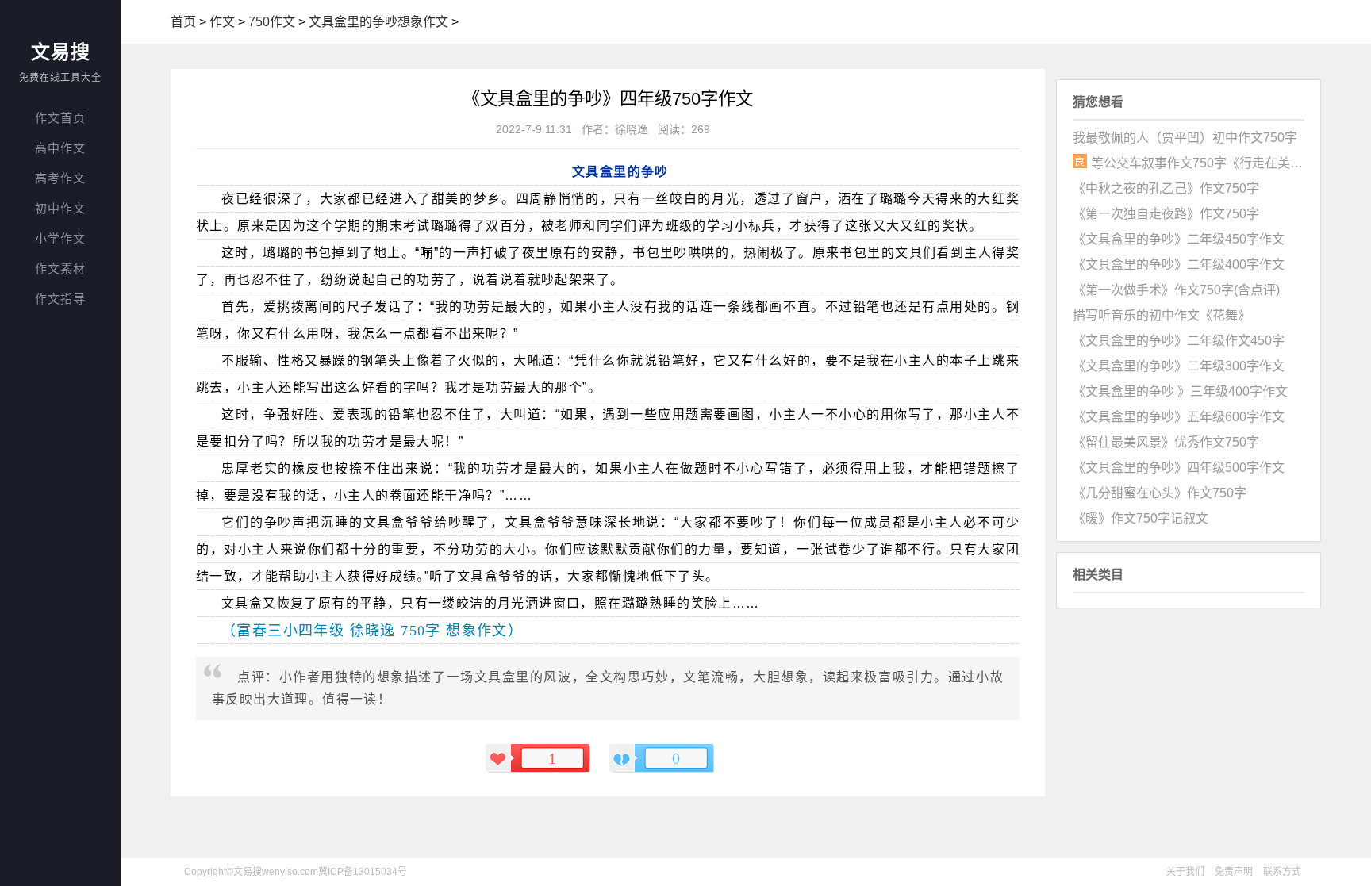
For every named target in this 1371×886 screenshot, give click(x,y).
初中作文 (60, 208)
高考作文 (60, 178)
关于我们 (1185, 871)
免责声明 (1234, 871)
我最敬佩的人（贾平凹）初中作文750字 (1185, 137)
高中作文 (60, 148)
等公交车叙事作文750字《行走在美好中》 (1197, 163)
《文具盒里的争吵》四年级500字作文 (1179, 467)
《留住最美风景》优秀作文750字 (1166, 442)
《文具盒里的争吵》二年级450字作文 (1179, 239)
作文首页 (60, 118)
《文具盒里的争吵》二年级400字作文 (1179, 264)
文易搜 (60, 52)
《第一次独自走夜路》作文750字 (1166, 214)
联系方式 (1282, 871)
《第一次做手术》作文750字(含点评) (1176, 290)
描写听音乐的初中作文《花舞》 (1161, 315)
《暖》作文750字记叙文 (1140, 518)
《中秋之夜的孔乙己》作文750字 (1166, 188)
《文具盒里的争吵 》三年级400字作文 (1180, 391)
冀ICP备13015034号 (362, 871)
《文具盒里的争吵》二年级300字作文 (1179, 366)
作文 (222, 22)
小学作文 (60, 238)
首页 (183, 22)
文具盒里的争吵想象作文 (378, 22)
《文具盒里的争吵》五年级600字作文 (1179, 417)
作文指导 (60, 298)
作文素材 (60, 268)
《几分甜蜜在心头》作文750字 (1159, 493)
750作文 (271, 22)
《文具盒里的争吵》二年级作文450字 (1179, 340)
